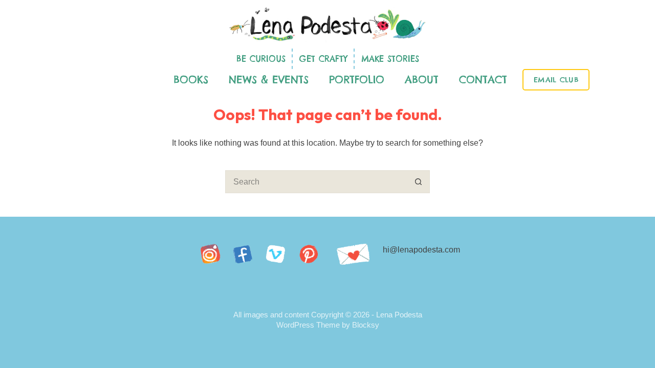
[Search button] (418, 181)
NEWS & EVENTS (269, 79)
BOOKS (190, 79)
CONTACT (483, 79)
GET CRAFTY (323, 59)
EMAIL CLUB (556, 79)
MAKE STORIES (390, 59)
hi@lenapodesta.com (421, 249)
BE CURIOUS (261, 59)
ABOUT (422, 79)
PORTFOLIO (356, 79)
